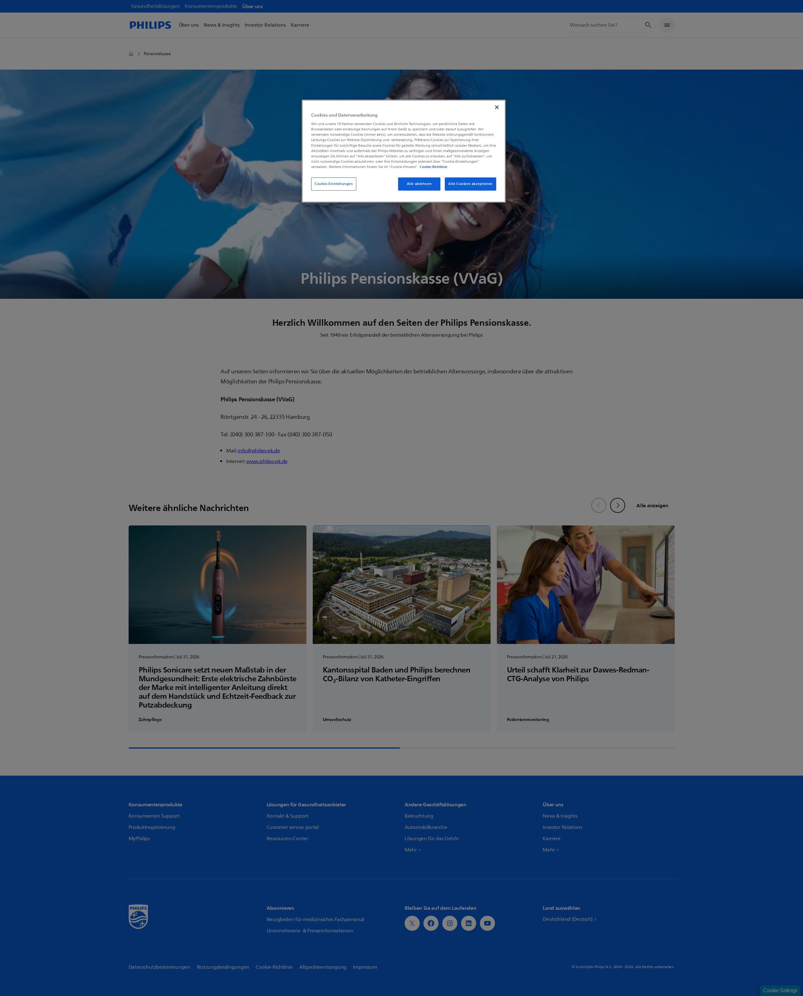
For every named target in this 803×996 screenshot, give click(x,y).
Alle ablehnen (419, 184)
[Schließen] (497, 107)
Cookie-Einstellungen (334, 184)
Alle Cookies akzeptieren (470, 184)
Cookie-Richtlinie (433, 167)
